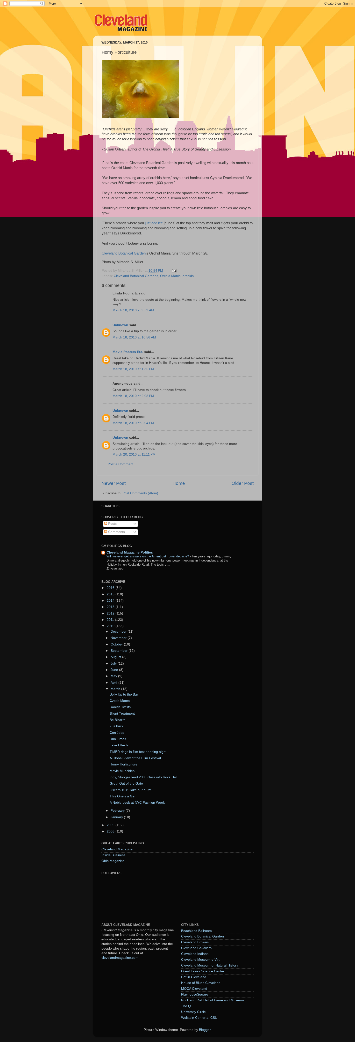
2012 (111, 613)
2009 (111, 825)
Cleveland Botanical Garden (124, 253)
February (118, 810)
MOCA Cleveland (194, 988)
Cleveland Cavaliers (196, 948)
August (116, 657)
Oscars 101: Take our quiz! (130, 790)
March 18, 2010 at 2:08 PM (133, 396)
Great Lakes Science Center (202, 971)
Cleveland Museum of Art (200, 959)
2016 (111, 588)
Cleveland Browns (195, 942)
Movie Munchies (122, 771)
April (114, 682)
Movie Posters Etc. (128, 352)
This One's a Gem (123, 796)
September (119, 650)
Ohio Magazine (113, 861)
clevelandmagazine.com (119, 958)
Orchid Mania (170, 276)
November (119, 638)
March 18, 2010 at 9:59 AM (133, 310)
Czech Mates (120, 701)
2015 (111, 594)
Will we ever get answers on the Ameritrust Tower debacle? (148, 556)
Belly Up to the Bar (124, 694)
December (119, 631)
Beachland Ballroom (196, 931)
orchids (188, 276)
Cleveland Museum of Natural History (209, 965)
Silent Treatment (122, 713)
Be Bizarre (118, 720)
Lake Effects (119, 745)
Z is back (116, 726)
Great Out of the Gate (126, 783)
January (117, 817)
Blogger (205, 1030)
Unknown (120, 325)
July (114, 663)
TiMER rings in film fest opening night (138, 752)
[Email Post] (174, 270)
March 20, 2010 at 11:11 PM (134, 454)
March (116, 689)
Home (178, 483)
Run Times (118, 739)
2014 (111, 600)
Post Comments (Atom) (140, 493)
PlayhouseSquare (194, 994)
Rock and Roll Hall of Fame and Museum (212, 1000)
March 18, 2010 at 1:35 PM (133, 369)
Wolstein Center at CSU (199, 1018)
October (117, 644)
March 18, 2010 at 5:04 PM (133, 423)
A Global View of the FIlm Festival (135, 758)
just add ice (154, 223)
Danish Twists (120, 707)
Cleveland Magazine (117, 849)
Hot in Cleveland (193, 977)
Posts (112, 523)
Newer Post (113, 483)
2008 (111, 831)
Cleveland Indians (194, 954)
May (114, 676)
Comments (116, 532)
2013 (111, 607)
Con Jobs (117, 733)
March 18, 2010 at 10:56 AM (134, 337)
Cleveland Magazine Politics (129, 552)
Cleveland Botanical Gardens (136, 276)
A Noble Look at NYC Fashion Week (137, 802)
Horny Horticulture (123, 764)
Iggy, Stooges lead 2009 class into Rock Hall (143, 777)
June (115, 670)
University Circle (193, 1012)
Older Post (243, 483)
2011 (111, 620)
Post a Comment (120, 464)
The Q (186, 1006)
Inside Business (113, 855)
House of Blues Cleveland (200, 983)
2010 (111, 626)
